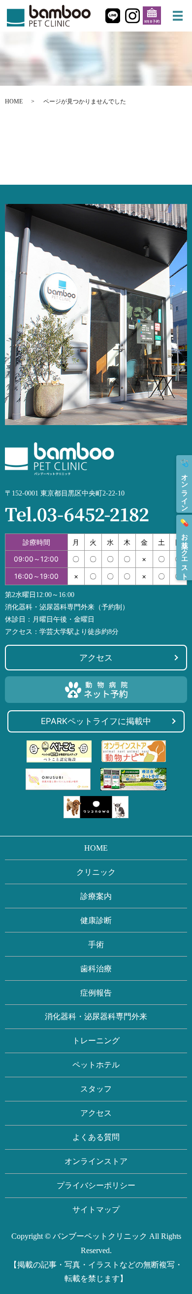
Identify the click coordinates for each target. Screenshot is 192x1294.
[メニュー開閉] (178, 16)
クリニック (96, 872)
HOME (14, 101)
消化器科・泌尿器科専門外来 (96, 1016)
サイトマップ (96, 1209)
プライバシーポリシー (96, 1185)
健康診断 (96, 920)
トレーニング (96, 1040)
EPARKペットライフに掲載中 (96, 721)
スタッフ (96, 1089)
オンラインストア (96, 1161)
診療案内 (96, 896)
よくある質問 (96, 1137)
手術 (96, 944)
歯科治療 (96, 968)
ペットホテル (96, 1065)
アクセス (96, 658)
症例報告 (96, 993)
